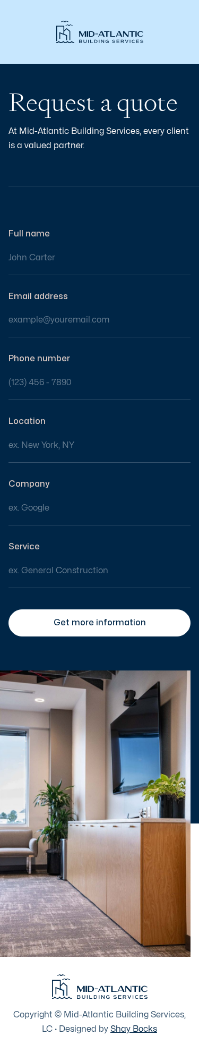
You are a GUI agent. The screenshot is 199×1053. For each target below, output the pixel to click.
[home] (99, 32)
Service (24, 546)
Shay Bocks (133, 1029)
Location (27, 421)
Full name (29, 234)
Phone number (39, 358)
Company (28, 484)
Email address (38, 296)
